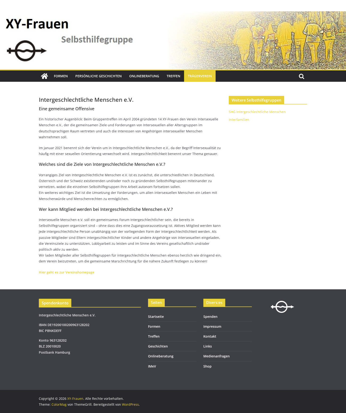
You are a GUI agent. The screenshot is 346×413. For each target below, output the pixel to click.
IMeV (152, 366)
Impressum (212, 326)
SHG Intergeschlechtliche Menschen (257, 112)
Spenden (210, 316)
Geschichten (158, 346)
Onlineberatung (144, 76)
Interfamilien (239, 119)
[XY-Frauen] (44, 76)
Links (207, 346)
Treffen (173, 76)
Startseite (156, 316)
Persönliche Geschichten (98, 76)
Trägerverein (200, 76)
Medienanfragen (216, 356)
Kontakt (209, 336)
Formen (61, 76)
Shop (207, 366)
